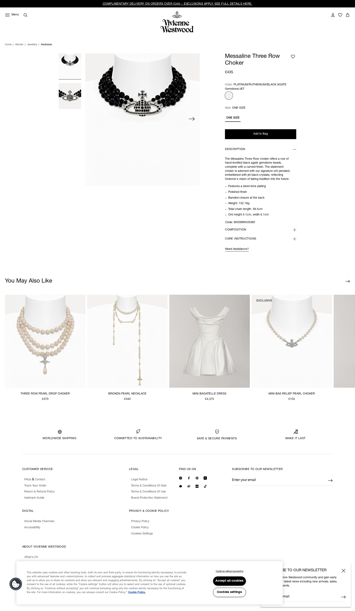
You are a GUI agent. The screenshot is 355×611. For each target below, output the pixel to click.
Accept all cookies (229, 581)
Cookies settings (229, 592)
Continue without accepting (229, 571)
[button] (15, 584)
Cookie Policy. (137, 592)
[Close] (343, 570)
